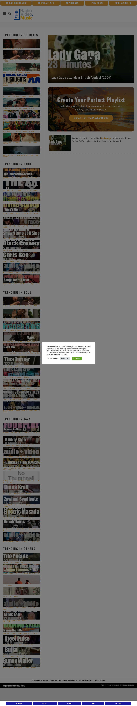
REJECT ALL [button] (65, 358)
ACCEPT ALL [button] (77, 358)
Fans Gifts (118, 703)
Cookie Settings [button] (52, 358)
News (93, 703)
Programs (19, 703)
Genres (69, 703)
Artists (44, 703)
